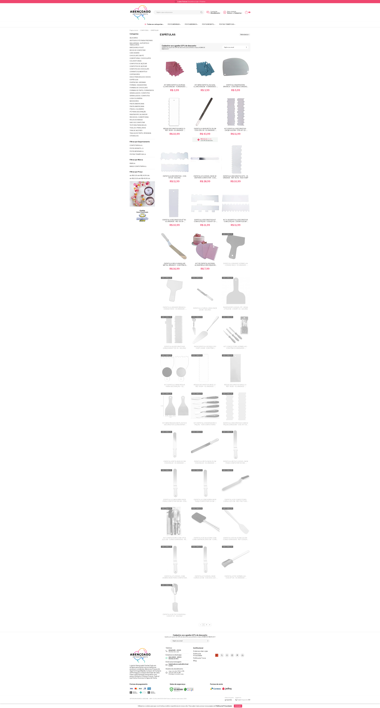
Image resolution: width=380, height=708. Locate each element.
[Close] (213, 341)
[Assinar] (208, 361)
